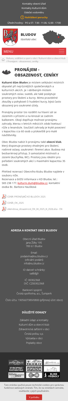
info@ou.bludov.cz (34, 263)
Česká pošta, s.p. (34, 333)
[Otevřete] (52, 364)
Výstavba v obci (34, 338)
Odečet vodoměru (34, 12)
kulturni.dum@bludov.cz (33, 183)
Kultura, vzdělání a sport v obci (21, 58)
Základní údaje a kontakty (34, 320)
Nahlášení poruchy (36, 17)
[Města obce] (16, 377)
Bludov (28, 34)
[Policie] (34, 364)
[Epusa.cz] (34, 370)
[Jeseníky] (52, 370)
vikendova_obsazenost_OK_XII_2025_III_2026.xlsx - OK (35, 209)
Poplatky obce (34, 343)
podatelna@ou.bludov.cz (34, 256)
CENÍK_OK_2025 (15, 202)
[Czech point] (34, 377)
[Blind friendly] (52, 377)
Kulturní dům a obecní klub (52, 58)
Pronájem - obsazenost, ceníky (23, 61)
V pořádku (34, 397)
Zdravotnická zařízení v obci (34, 329)
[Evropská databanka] (16, 370)
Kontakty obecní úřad (34, 3)
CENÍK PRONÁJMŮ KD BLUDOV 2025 (26, 196)
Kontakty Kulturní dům (34, 8)
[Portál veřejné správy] (16, 364)
